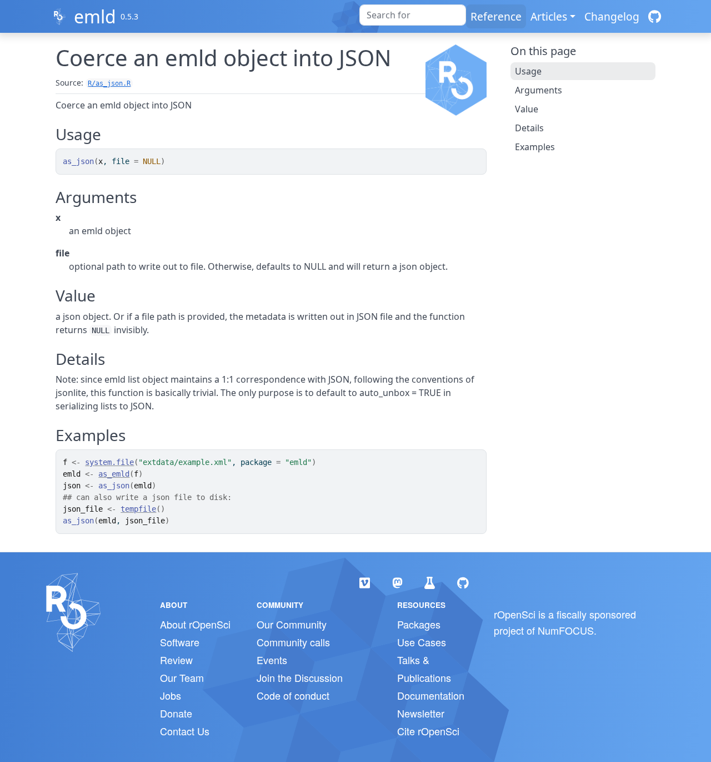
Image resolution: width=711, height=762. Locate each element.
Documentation (430, 695)
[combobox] (412, 15)
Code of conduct (293, 695)
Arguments (538, 90)
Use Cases (421, 642)
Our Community (292, 624)
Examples (535, 147)
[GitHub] (654, 16)
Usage (528, 71)
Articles (548, 16)
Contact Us (184, 731)
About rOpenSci (195, 624)
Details (529, 128)
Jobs (170, 695)
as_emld (113, 473)
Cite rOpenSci (428, 731)
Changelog (611, 16)
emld (95, 16)
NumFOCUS (566, 630)
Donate (176, 713)
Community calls (293, 642)
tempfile (138, 508)
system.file (109, 462)
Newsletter (420, 713)
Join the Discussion (300, 677)
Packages (418, 624)
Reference (496, 16)
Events (272, 659)
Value (526, 109)
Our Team (182, 677)
